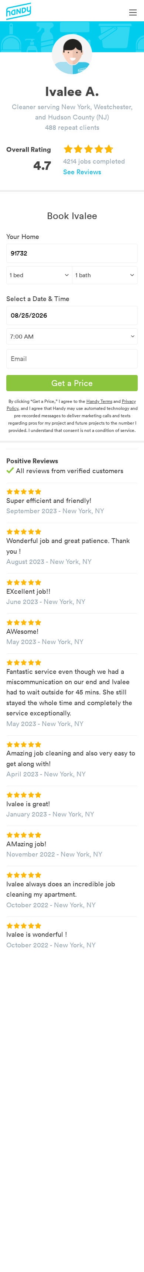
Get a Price (72, 383)
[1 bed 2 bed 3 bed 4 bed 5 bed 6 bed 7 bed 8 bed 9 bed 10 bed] (39, 275)
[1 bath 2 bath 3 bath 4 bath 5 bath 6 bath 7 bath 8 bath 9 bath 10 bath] (105, 275)
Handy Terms (99, 401)
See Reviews (82, 172)
